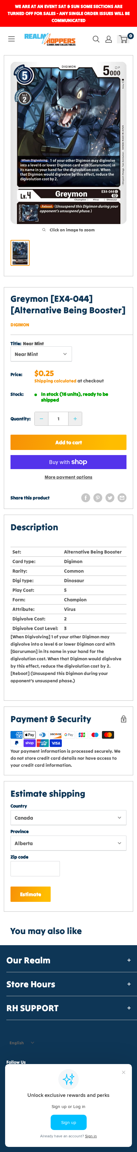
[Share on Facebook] (85, 497)
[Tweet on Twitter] (109, 497)
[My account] (108, 39)
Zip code (19, 857)
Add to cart (68, 442)
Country (19, 806)
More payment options (68, 477)
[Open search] (96, 39)
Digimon (20, 325)
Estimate (30, 894)
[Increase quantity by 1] (75, 418)
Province (20, 831)
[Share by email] (122, 497)
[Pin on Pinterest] (97, 497)
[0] (123, 39)
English (17, 1042)
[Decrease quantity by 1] (41, 418)
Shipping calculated (55, 381)
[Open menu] (11, 39)
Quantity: (21, 419)
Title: (27, 343)
